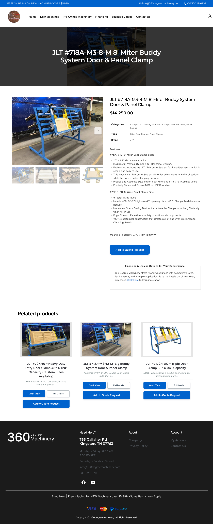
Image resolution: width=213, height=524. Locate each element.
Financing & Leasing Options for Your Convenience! (155, 266)
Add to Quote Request (130, 249)
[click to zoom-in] (57, 131)
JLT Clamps (144, 124)
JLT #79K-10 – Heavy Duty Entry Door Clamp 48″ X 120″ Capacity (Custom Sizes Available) (46, 370)
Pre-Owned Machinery (77, 16)
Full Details (58, 393)
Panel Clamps (156, 134)
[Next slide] (98, 130)
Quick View (34, 393)
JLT (132, 140)
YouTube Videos (122, 16)
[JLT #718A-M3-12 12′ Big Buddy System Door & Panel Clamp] (106, 339)
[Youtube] (93, 482)
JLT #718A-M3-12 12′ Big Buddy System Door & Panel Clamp (106, 366)
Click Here (133, 280)
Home (32, 16)
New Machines (49, 16)
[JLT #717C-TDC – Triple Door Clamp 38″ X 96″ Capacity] (167, 339)
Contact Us (143, 16)
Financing (101, 16)
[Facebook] (83, 482)
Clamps (134, 124)
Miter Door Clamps (161, 124)
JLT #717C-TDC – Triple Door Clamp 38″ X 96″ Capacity (167, 366)
